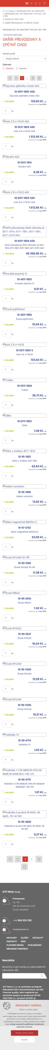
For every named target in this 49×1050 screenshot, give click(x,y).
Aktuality (38, 937)
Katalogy (12, 937)
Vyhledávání (34, 945)
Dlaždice (10, 68)
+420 (22, 920)
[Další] (33, 78)
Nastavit (24, 1040)
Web (23, 941)
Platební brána (15, 945)
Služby (24, 937)
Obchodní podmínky (17, 948)
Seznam (23, 68)
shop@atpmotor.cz (21, 929)
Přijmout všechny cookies (24, 1033)
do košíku (27, 110)
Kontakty (12, 941)
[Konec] (39, 78)
